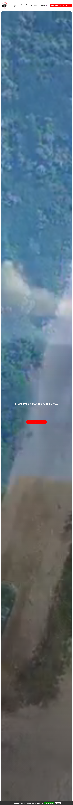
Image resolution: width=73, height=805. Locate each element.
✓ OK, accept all (49, 803)
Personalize (57, 803)
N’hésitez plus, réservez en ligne (59, 5)
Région (36, 5)
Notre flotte (27, 5)
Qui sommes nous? (16, 5)
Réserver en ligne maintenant (35, 422)
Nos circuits (10, 5)
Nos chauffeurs (22, 5)
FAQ (32, 5)
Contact (43, 5)
